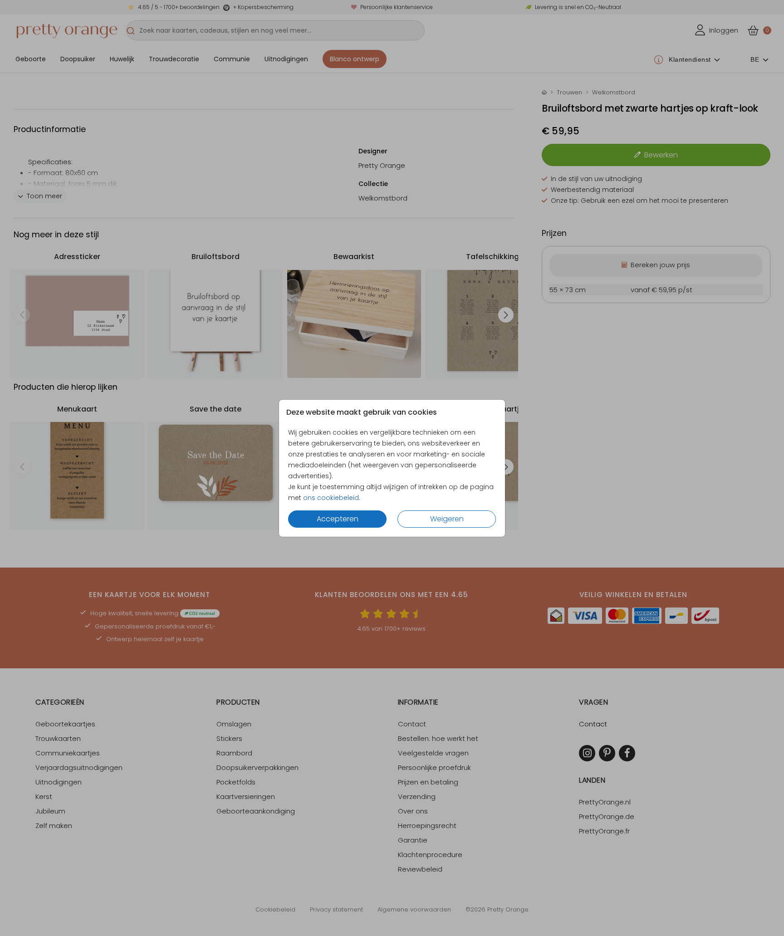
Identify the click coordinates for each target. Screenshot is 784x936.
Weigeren (447, 519)
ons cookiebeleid (331, 497)
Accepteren (337, 519)
